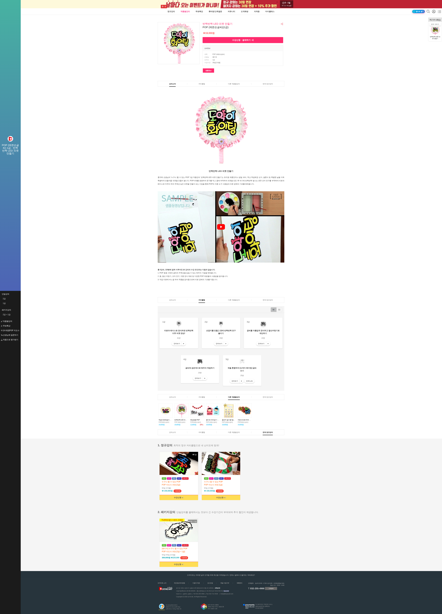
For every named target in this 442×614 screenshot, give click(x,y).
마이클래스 (270, 11)
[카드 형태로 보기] (273, 309)
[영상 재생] (221, 227)
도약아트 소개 (162, 583)
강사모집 (210, 583)
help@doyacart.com (227, 594)
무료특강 (199, 11)
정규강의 (171, 11)
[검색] (429, 11)
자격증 (257, 11)
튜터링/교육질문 (215, 11)
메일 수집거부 (225, 583)
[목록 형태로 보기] (279, 309)
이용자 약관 (196, 583)
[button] (282, 24)
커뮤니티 (231, 11)
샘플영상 (208, 70)
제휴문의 (239, 583)
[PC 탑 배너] (221, 4)
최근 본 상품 (435, 20)
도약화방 (244, 11)
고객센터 (271, 588)
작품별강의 (185, 11)
